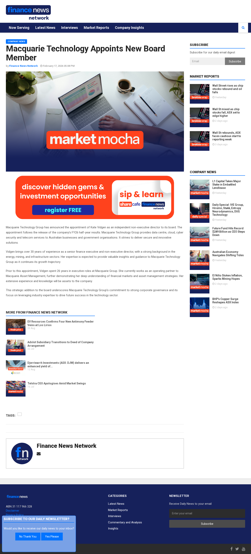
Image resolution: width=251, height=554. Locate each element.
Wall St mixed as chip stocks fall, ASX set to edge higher (226, 112)
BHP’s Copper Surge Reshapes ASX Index (225, 300)
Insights (113, 528)
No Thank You (27, 536)
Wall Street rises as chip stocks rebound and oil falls (227, 89)
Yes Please (52, 536)
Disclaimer (12, 510)
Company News (16, 41)
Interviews (69, 28)
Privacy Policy (15, 515)
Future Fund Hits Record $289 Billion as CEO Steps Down (228, 232)
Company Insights (129, 28)
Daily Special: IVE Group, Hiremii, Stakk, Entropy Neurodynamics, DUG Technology (228, 209)
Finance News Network (66, 445)
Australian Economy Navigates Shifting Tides (228, 253)
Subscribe (235, 61)
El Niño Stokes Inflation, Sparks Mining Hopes (227, 277)
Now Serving (19, 28)
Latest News (45, 28)
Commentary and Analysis (125, 522)
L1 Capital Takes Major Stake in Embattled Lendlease (226, 184)
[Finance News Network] (28, 12)
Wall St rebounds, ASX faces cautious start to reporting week (226, 136)
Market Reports (96, 28)
